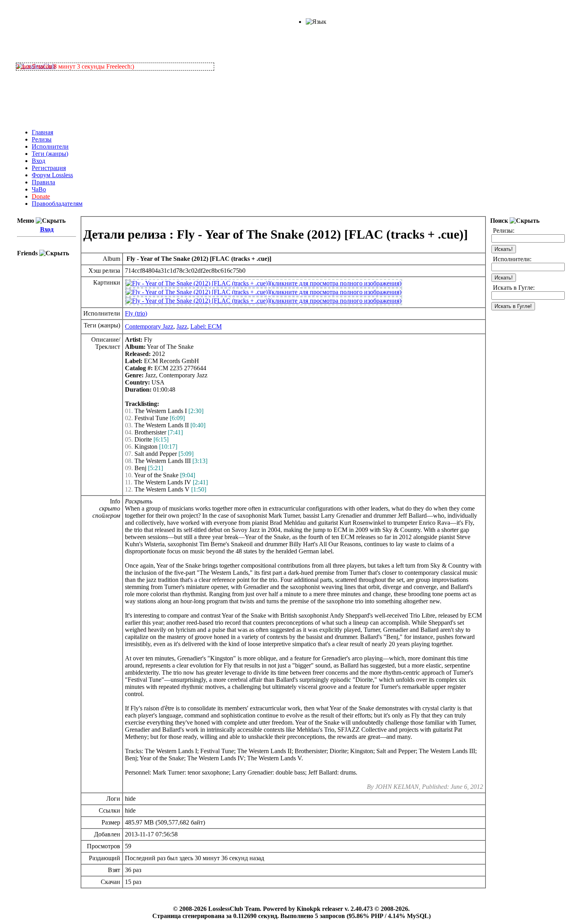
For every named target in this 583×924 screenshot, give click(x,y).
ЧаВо (39, 189)
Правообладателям (57, 203)
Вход (38, 160)
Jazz (181, 326)
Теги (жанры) (50, 153)
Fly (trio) (136, 313)
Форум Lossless (52, 175)
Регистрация (49, 168)
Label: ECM (206, 326)
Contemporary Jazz (149, 326)
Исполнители (50, 146)
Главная (42, 132)
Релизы (42, 139)
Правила (43, 182)
